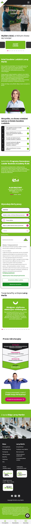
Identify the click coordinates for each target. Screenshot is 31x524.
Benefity (4, 457)
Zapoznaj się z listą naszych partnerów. (14, 275)
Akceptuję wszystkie (15, 284)
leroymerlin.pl (19, 447)
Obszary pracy (6, 454)
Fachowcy (5, 459)
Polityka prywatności (9, 273)
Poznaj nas (5, 452)
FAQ (3, 461)
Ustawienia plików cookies (15, 280)
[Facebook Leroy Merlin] (27, 515)
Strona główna (6, 447)
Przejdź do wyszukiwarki (14, 399)
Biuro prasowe (20, 452)
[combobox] (14, 210)
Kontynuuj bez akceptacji (8, 239)
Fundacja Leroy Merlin (22, 449)
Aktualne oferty (6, 449)
